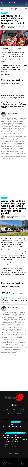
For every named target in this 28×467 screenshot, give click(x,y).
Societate (10, 413)
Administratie (10, 411)
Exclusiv (21, 409)
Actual (6, 409)
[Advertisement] (14, 176)
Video (13, 409)
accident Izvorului (17, 91)
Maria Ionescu (10, 27)
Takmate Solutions (20, 464)
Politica (21, 411)
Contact (19, 413)
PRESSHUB (14, 457)
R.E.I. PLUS (23, 457)
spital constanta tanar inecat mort (12, 293)
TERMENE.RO (5, 457)
